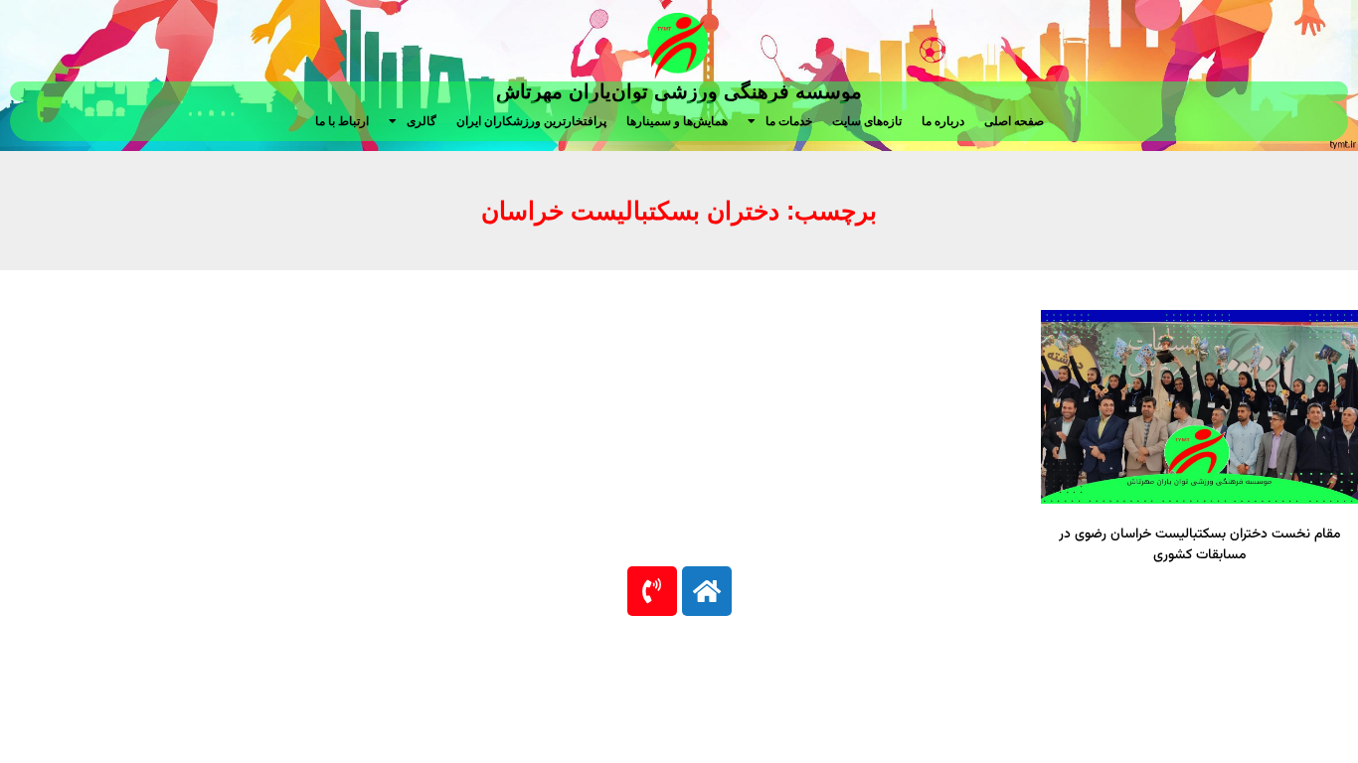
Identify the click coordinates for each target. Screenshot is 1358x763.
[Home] (707, 591)
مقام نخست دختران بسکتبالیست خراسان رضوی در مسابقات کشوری (1200, 545)
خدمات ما (788, 121)
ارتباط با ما (342, 121)
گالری (421, 121)
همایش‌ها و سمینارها (677, 121)
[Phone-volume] (652, 591)
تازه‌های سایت (867, 121)
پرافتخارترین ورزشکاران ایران (531, 121)
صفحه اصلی (1014, 121)
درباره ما (943, 121)
